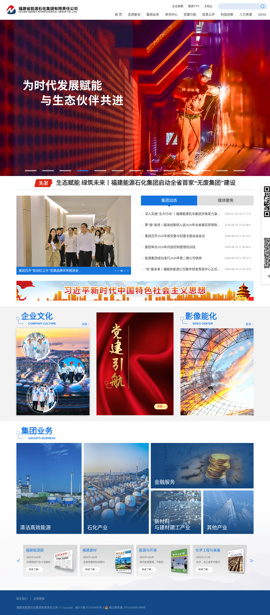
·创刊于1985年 (33, 557)
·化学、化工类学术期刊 (207, 562)
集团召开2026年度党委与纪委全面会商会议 (198, 236)
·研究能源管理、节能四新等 (152, 562)
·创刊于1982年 (89, 557)
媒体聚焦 (226, 200)
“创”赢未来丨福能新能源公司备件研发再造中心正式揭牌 (198, 269)
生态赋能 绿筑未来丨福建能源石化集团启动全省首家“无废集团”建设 (146, 182)
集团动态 (169, 200)
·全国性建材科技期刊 (93, 562)
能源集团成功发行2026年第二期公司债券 (198, 258)
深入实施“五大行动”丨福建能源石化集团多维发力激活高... (198, 214)
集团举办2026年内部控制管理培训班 (198, 247)
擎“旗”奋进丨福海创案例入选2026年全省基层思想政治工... (198, 225)
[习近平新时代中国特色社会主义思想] (135, 291)
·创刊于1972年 (203, 557)
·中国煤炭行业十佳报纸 (38, 562)
